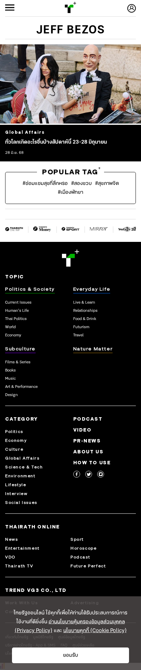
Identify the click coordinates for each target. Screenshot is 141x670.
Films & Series (17, 362)
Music (10, 378)
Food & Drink (84, 319)
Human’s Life (17, 310)
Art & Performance (21, 386)
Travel (78, 335)
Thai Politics (16, 319)
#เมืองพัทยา (70, 192)
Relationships (85, 310)
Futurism (81, 327)
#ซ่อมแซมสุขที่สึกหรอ (45, 183)
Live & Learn (84, 302)
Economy (13, 335)
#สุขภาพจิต (107, 183)
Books (10, 370)
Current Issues (18, 302)
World (10, 327)
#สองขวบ (81, 183)
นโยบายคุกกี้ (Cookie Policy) (95, 630)
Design (11, 395)
